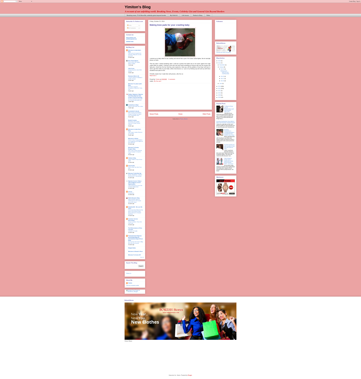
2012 (219, 88)
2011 (219, 90)
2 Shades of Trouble (132, 231)
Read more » (153, 75)
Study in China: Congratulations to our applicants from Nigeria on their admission (135, 141)
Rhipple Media (132, 248)
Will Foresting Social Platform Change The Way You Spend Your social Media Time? (134, 114)
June (220, 83)
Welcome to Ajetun (133, 138)
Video (208, 15)
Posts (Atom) (183, 119)
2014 (219, 63)
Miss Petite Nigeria (133, 60)
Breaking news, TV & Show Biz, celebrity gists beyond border (146, 15)
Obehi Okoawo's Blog (134, 198)
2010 (219, 93)
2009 (219, 95)
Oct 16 (222, 80)
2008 (219, 97)
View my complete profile (132, 285)
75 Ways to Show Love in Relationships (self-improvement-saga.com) (229, 109)
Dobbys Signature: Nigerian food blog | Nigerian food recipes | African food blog (135, 96)
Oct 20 (222, 76)
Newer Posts (154, 114)
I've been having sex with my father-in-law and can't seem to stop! (229, 146)
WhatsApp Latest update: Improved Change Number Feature (134, 123)
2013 (219, 86)
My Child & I (174, 15)
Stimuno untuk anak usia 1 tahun (135, 106)
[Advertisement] (180, 96)
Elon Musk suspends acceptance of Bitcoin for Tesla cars (135, 88)
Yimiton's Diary (197, 15)
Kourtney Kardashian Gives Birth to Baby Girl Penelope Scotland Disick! (225, 122)
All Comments (132, 28)
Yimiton (130, 283)
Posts (129, 25)
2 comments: (172, 79)
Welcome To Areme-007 (134, 255)
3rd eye (130, 191)
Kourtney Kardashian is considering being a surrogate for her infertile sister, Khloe (229, 132)
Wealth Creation (132, 120)
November (222, 65)
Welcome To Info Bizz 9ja (134, 173)
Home (180, 114)
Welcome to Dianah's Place (135, 251)
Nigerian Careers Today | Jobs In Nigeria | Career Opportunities (134, 182)
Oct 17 (222, 78)
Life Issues (185, 15)
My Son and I (157, 81)
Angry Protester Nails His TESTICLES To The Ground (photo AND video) (134, 201)
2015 (219, 60)
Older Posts (206, 114)
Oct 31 (222, 69)
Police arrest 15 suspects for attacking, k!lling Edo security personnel (134, 55)
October (221, 67)
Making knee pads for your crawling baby (169, 25)
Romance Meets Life (133, 76)
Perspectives (131, 193)
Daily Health (131, 165)
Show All (142, 257)
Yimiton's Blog (138, 7)
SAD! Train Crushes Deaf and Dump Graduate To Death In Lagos (135, 152)
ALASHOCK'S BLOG (133, 111)
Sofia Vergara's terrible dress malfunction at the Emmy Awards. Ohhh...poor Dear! (228, 161)
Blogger (190, 375)
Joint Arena (131, 68)
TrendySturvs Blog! (133, 105)
